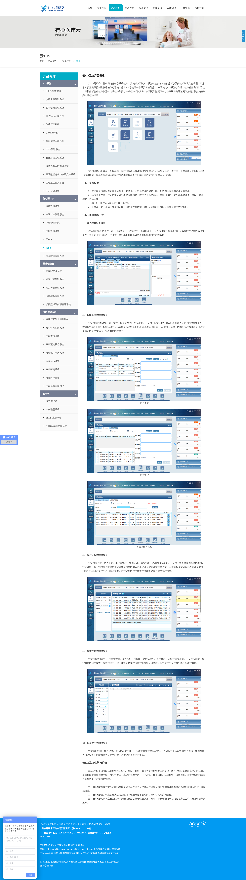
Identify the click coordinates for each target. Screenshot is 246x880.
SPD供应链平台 (54, 418)
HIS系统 (47, 83)
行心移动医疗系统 (55, 328)
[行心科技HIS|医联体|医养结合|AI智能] (52, 7)
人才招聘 (171, 8)
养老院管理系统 (54, 271)
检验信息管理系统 (55, 141)
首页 (90, 8)
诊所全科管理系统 (55, 99)
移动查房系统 (53, 336)
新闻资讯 (157, 8)
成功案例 (143, 8)
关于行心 (101, 8)
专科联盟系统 (53, 409)
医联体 (46, 393)
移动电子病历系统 (55, 353)
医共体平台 (51, 401)
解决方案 (129, 8)
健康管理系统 (53, 206)
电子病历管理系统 (55, 116)
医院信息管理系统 (55, 107)
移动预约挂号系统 (55, 344)
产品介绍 (115, 8)
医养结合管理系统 (55, 296)
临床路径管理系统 (55, 157)
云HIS (49, 239)
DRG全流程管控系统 (56, 426)
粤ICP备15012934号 (100, 824)
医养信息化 (48, 263)
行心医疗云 (66, 61)
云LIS (77, 61)
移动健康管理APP (55, 386)
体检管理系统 (53, 124)
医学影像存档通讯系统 (57, 166)
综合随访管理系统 (55, 256)
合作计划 (199, 8)
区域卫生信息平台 (55, 182)
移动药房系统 (53, 369)
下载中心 (185, 8)
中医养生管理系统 (55, 214)
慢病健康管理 (50, 312)
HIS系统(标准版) (54, 91)
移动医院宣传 (53, 378)
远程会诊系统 (53, 361)
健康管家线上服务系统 (57, 319)
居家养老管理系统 (55, 288)
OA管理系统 (52, 133)
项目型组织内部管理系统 (58, 304)
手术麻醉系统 (53, 191)
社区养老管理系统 (55, 279)
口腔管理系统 (53, 231)
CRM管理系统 (53, 149)
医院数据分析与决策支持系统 (60, 174)
